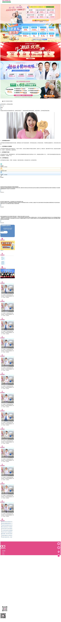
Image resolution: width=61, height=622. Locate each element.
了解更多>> (2, 250)
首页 (20, 5)
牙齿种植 (7, 101)
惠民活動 (2, 262)
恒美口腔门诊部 (2, 595)
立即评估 (2, 231)
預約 (10, 289)
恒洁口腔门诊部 (5, 584)
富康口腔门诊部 (5, 580)
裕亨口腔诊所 (2, 591)
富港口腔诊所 (4, 583)
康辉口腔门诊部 (5, 579)
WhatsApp (2, 258)
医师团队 (20, 20)
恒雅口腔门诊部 (5, 585)
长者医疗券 (20, 28)
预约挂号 (20, 35)
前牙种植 (10, 101)
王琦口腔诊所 (2, 590)
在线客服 (2, 261)
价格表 (20, 24)
